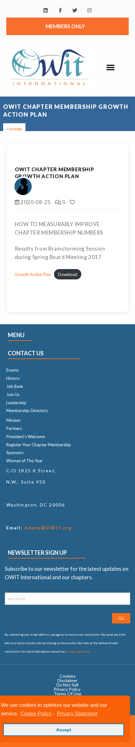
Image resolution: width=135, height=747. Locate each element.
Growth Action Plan (33, 274)
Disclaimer (67, 680)
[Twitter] (75, 10)
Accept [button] (63, 729)
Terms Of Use (67, 693)
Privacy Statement (77, 713)
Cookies (68, 676)
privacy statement (78, 651)
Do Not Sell (67, 684)
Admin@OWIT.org (47, 527)
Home (16, 129)
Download (67, 274)
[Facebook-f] (60, 10)
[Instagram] (90, 10)
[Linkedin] (45, 10)
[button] (110, 67)
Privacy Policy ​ (67, 689)
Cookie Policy (35, 713)
